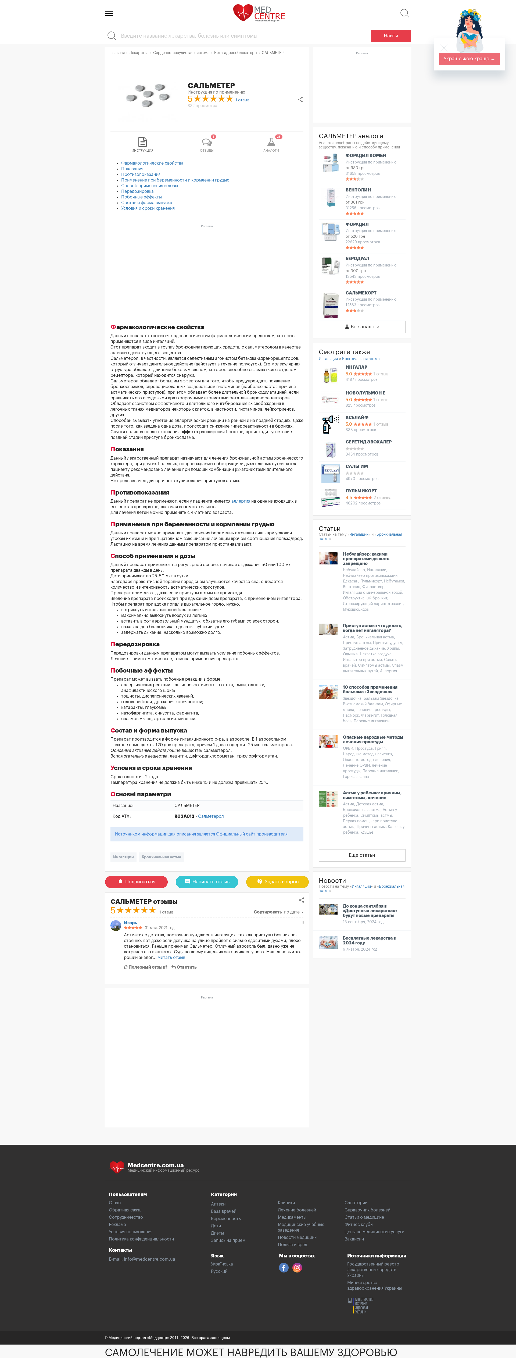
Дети (216, 1226)
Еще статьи (362, 855)
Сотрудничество (126, 1217)
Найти (391, 35)
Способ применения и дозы (149, 186)
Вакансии (354, 1239)
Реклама (117, 1224)
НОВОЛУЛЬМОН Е (365, 393)
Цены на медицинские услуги (374, 1232)
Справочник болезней (367, 1210)
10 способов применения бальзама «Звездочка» (370, 689)
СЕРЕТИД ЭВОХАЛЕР (369, 442)
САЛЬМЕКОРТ (361, 293)
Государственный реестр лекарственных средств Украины (373, 1270)
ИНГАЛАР (356, 367)
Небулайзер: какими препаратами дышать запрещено (366, 559)
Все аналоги (364, 326)
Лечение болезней (297, 1210)
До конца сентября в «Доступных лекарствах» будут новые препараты (370, 911)
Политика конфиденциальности (141, 1239)
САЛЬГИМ (357, 466)
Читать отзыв (171, 957)
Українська (222, 1264)
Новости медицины (297, 1237)
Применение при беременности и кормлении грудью (175, 180)
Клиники (286, 1203)
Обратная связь (125, 1210)
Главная (117, 53)
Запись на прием (228, 1240)
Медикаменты (292, 1217)
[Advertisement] (206, 267)
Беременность (226, 1219)
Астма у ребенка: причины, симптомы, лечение (372, 795)
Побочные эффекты (141, 197)
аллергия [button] (240, 501)
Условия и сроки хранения (148, 208)
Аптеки (218, 1204)
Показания (132, 169)
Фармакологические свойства (152, 163)
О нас (115, 1203)
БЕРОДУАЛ (357, 259)
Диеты (217, 1233)
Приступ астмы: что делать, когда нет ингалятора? (373, 628)
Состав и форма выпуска (146, 203)
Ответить (186, 967)
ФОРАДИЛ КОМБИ (366, 156)
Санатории (356, 1203)
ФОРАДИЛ (357, 224)
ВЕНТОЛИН (358, 190)
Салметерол (211, 816)
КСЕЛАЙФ (357, 417)
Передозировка (137, 191)
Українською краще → (469, 58)
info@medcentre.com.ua (149, 1259)
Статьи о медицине (364, 1217)
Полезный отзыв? (147, 967)
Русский (219, 1271)
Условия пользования (130, 1232)
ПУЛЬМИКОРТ (361, 491)
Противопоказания (140, 174)
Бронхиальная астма (161, 857)
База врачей (223, 1211)
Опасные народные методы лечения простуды (373, 739)
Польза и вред (292, 1245)
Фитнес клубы (359, 1224)
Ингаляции (123, 857)
